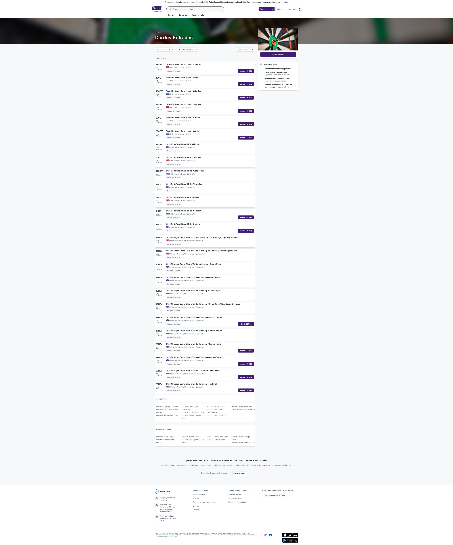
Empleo (196, 506)
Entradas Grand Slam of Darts (192, 412)
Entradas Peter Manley (190, 436)
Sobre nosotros (199, 494)
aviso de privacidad (264, 465)
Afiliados (196, 498)
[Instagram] (265, 538)
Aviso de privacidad (228, 533)
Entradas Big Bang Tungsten (167, 406)
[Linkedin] (270, 538)
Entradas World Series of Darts (243, 442)
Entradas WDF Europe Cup (217, 406)
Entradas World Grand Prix (217, 415)
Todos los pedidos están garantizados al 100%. (228, 2)
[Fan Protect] (163, 491)
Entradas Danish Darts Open (167, 415)
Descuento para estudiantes (204, 502)
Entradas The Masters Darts (217, 436)
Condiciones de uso (216, 533)
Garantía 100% (270, 64)
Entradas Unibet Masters (216, 439)
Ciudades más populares (237, 502)
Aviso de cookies (240, 533)
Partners (196, 510)
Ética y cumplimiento (236, 498)
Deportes (158, 32)
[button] (278, 54)
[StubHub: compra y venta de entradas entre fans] (156, 9)
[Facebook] (261, 538)
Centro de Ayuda (234, 494)
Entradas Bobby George (165, 436)
